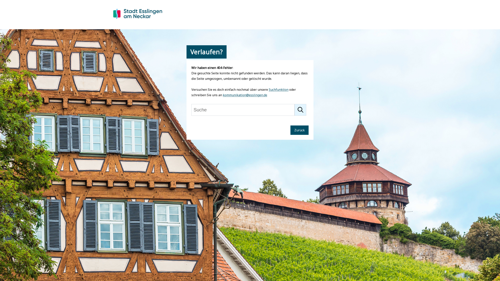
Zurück (299, 130)
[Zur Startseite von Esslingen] (137, 20)
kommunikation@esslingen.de (245, 95)
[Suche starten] (300, 110)
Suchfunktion (278, 89)
